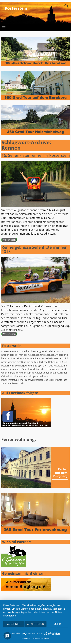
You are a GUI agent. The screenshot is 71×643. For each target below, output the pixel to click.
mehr (57, 623)
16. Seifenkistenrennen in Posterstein (35, 155)
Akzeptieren (35, 623)
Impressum (26, 638)
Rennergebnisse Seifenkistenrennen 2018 (34, 249)
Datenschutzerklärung (40, 638)
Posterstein (16, 8)
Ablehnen (13, 623)
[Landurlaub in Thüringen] (13, 566)
